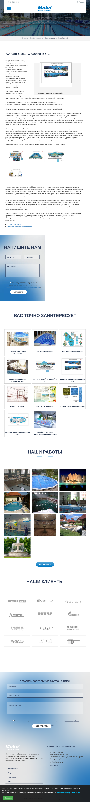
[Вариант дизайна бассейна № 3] (17, 419)
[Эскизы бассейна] (17, 394)
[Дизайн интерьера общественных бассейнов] (45, 419)
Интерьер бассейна (45, 407)
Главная (25, 38)
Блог (9, 781)
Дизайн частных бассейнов (72, 407)
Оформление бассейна (72, 351)
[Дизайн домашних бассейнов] (17, 339)
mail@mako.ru (55, 765)
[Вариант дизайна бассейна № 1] (72, 366)
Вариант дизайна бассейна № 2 (45, 380)
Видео (10, 773)
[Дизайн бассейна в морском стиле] (17, 366)
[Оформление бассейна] (72, 339)
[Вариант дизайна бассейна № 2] (45, 366)
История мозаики (45, 351)
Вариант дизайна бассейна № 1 (72, 380)
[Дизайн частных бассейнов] (72, 394)
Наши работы (13, 768)
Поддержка (12, 777)
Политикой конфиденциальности (68, 792)
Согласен (8, 798)
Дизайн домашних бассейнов (17, 352)
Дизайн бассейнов (36, 38)
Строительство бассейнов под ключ (20, 226)
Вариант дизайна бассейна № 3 (17, 433)
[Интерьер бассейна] (45, 394)
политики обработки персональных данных (23, 287)
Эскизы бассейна (17, 407)
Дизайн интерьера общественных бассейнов (45, 433)
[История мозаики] (45, 339)
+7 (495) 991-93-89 (13, 2)
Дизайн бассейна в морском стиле (17, 380)
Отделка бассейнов (14, 224)
